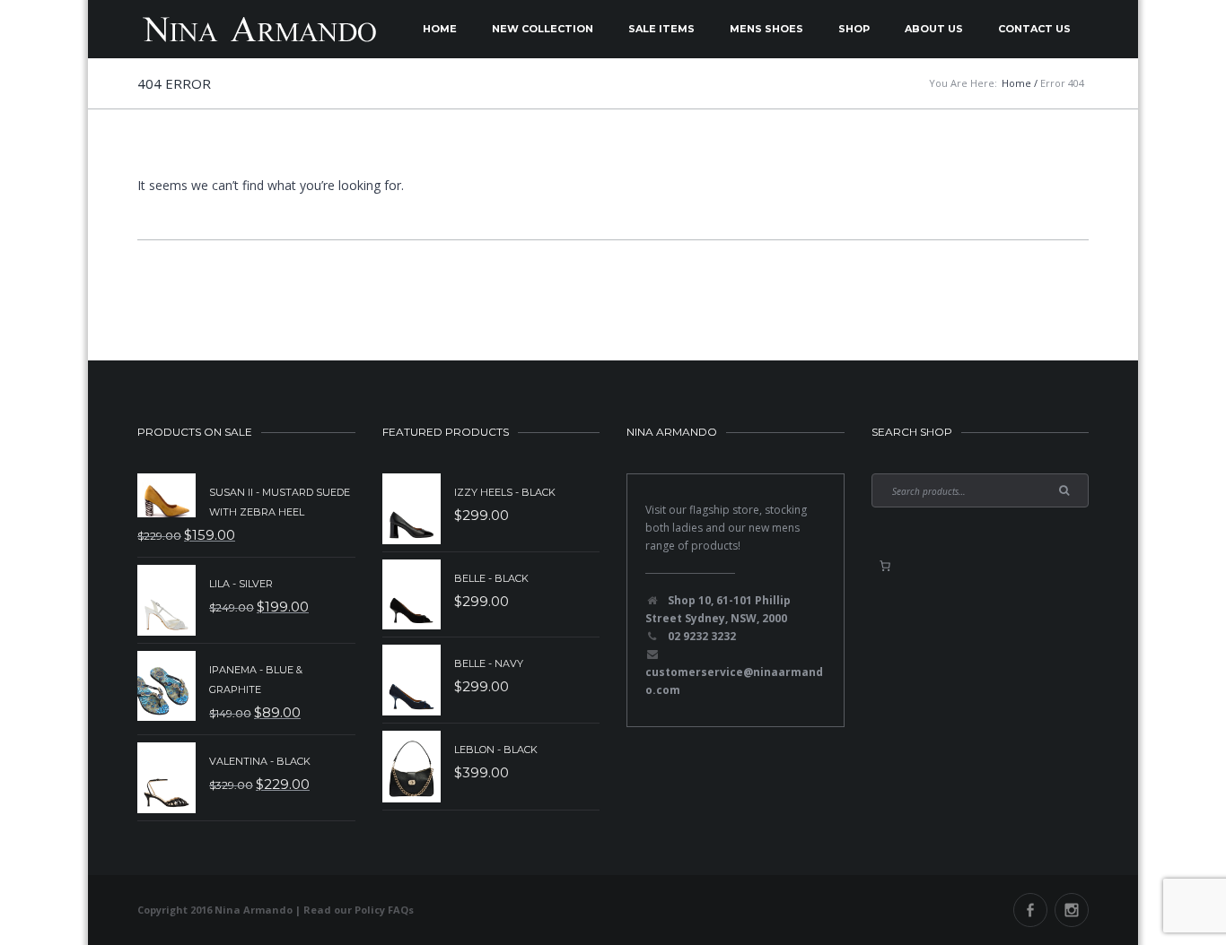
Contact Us (1034, 28)
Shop (854, 28)
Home (440, 28)
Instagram (1072, 910)
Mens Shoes (766, 28)
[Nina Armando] (258, 29)
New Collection (542, 28)
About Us (934, 28)
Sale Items (661, 28)
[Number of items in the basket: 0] (884, 565)
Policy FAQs (384, 909)
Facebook (1030, 910)
